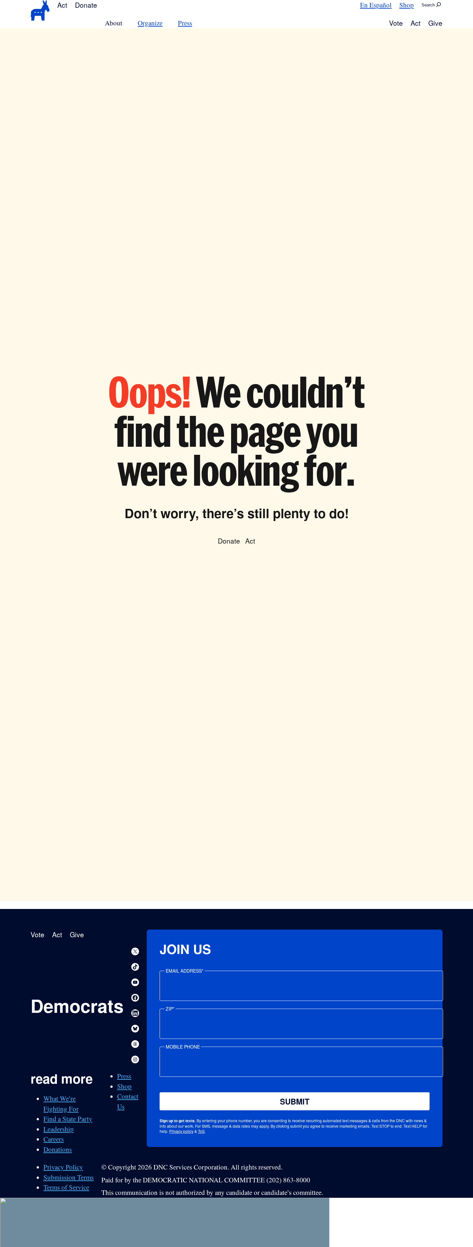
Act (62, 5)
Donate (86, 5)
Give (435, 23)
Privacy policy (181, 1131)
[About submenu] (126, 23)
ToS (201, 1131)
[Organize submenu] (166, 23)
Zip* (170, 1008)
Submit (295, 1101)
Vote (396, 23)
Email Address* (184, 970)
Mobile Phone (183, 1046)
